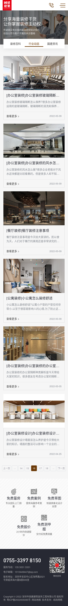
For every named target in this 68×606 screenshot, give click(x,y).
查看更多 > (12, 116)
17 (40, 468)
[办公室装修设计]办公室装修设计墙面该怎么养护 (34, 433)
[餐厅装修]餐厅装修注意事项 (27, 230)
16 (34, 468)
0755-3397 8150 (22, 560)
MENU (62, 5)
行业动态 (34, 43)
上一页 (6, 468)
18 (47, 468)
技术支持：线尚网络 (52, 599)
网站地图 (36, 599)
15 (27, 468)
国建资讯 (52, 43)
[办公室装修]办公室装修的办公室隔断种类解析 (34, 366)
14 (21, 468)
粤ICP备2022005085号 (19, 599)
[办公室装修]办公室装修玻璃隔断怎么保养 (34, 95)
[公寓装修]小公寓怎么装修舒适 (29, 298)
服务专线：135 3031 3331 (16, 567)
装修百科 (15, 43)
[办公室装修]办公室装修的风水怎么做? (34, 163)
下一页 (61, 468)
